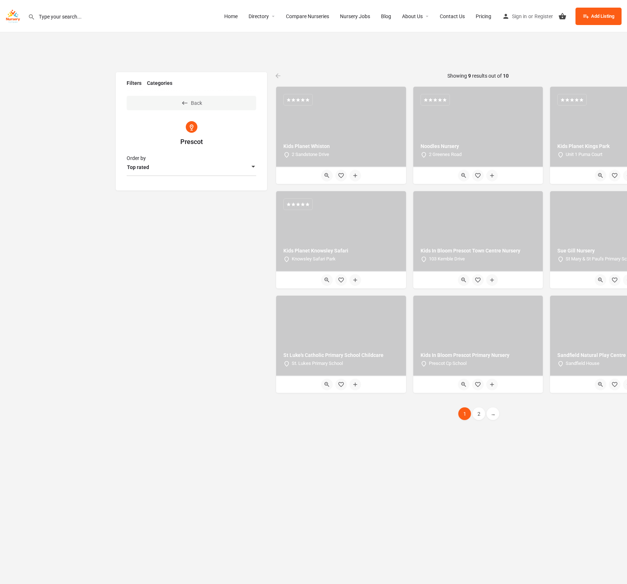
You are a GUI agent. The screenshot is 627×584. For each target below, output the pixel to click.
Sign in (519, 16)
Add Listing (602, 16)
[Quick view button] (327, 175)
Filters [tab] (134, 83)
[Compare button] (355, 175)
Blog (386, 16)
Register (543, 16)
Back (196, 103)
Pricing (483, 16)
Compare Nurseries (307, 16)
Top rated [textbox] (138, 167)
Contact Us (452, 16)
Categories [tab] (159, 83)
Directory (259, 16)
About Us (412, 16)
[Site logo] (13, 15)
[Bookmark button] (341, 175)
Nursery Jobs (355, 16)
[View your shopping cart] (562, 16)
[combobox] (191, 167)
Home (231, 16)
